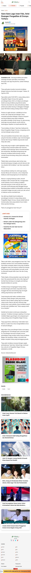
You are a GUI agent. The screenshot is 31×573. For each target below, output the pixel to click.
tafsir (17, 559)
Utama (4, 5)
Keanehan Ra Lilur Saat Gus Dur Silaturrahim (13, 228)
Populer (22, 5)
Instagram (13, 542)
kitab (17, 552)
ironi (9, 389)
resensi (17, 557)
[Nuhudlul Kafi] (15, 38)
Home (2, 10)
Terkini (13, 5)
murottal (3, 554)
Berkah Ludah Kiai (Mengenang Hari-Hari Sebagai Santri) (15, 222)
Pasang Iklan (18, 563)
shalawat (3, 559)
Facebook (11, 542)
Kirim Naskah (3, 566)
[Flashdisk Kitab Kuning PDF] (15, 246)
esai (16, 549)
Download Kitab (18, 566)
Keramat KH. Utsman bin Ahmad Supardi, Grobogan (13, 217)
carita (3, 389)
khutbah (3, 552)
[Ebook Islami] (15, 369)
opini (17, 554)
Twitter (15, 542)
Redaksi (2, 563)
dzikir (2, 549)
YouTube (17, 542)
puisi (2, 557)
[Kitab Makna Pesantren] (15, 571)
